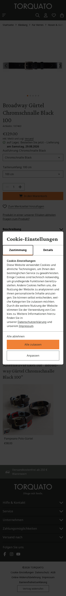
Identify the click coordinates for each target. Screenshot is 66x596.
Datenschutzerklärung (32, 322)
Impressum (26, 326)
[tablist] (33, 250)
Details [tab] (48, 250)
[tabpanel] (33, 293)
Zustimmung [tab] (18, 250)
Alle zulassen (33, 344)
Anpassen (33, 355)
